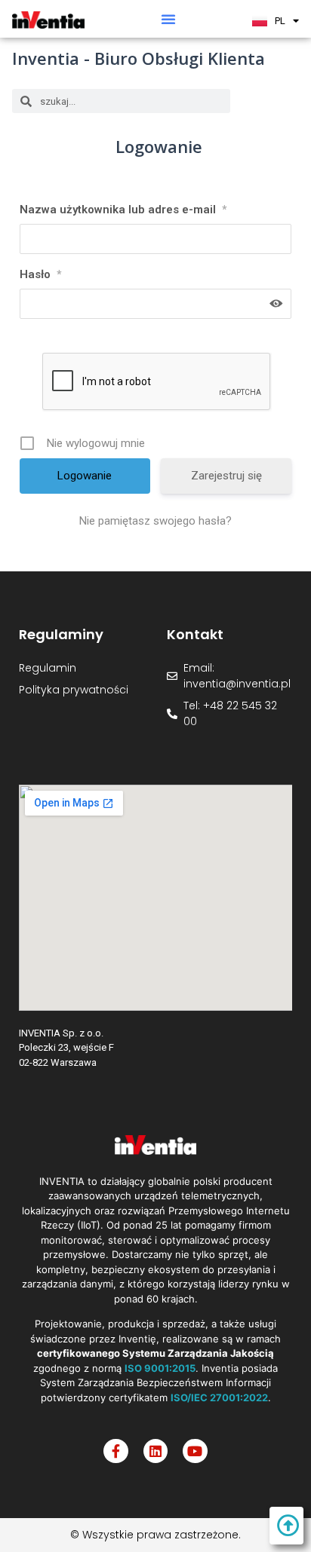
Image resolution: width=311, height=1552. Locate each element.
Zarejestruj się (226, 475)
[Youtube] (195, 1451)
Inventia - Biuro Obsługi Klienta (138, 58)
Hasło (40, 274)
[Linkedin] (155, 1451)
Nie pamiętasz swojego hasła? (155, 521)
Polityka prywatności (73, 689)
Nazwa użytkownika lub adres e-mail (123, 209)
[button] (168, 19)
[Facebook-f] (115, 1451)
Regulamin (47, 667)
